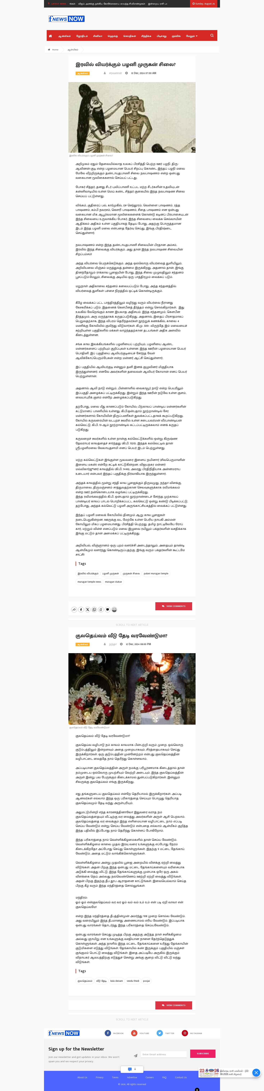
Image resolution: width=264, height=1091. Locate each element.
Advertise (132, 1077)
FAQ (164, 1077)
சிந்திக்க (146, 36)
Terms (115, 1077)
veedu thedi (133, 981)
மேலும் (190, 36)
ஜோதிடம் (82, 36)
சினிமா (97, 36)
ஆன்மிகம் (64, 36)
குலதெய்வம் (85, 981)
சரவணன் (114, 73)
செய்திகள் (129, 36)
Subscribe (203, 1054)
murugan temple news (89, 582)
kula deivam (116, 981)
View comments (175, 606)
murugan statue (113, 582)
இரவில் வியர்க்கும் (88, 573)
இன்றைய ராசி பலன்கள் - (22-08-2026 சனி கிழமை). (165, 4)
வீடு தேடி (101, 981)
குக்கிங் (176, 36)
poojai (146, 981)
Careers (150, 1077)
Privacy (99, 1077)
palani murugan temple (156, 573)
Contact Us (181, 1077)
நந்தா (112, 644)
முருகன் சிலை (131, 573)
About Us (82, 1077)
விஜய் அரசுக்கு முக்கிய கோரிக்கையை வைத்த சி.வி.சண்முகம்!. (101, 4)
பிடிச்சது (161, 36)
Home (55, 50)
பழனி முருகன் (110, 573)
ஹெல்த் (113, 36)
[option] (103, 3)
